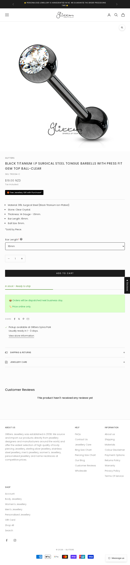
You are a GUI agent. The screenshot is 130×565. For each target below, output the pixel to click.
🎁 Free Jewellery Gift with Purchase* (24, 192)
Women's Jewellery (15, 504)
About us (110, 434)
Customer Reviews (85, 465)
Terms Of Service (114, 476)
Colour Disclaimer (115, 449)
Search (9, 530)
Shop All (9, 525)
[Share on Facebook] (14, 319)
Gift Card (10, 519)
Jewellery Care (83, 444)
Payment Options (115, 455)
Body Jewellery (13, 499)
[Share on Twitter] (19, 319)
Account (10, 493)
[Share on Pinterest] (23, 319)
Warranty (110, 465)
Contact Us (81, 439)
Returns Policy (112, 460)
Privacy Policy (112, 470)
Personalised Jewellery (17, 514)
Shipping (110, 439)
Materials (110, 444)
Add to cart (65, 273)
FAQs (78, 434)
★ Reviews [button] (127, 285)
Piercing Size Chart (85, 455)
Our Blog (80, 460)
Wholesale (81, 470)
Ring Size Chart (83, 449)
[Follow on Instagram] (14, 540)
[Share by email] (28, 319)
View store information (21, 335)
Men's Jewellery (13, 509)
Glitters (10, 158)
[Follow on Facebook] (6, 540)
